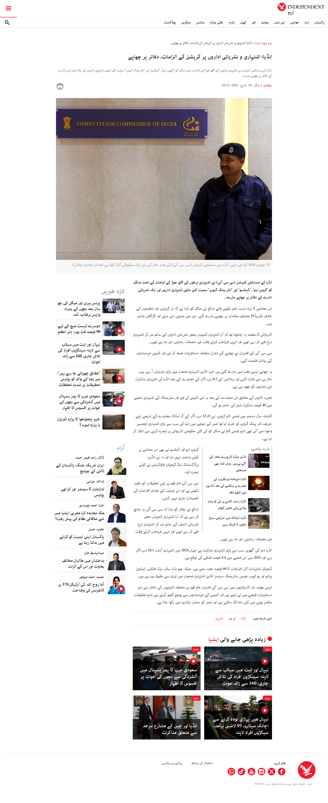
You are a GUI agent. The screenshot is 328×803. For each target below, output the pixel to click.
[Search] (7, 22)
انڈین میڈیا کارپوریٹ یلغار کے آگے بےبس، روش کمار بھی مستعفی (228, 463)
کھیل (243, 22)
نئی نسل (279, 22)
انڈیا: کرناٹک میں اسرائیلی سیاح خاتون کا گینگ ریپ (227, 521)
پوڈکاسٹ (170, 22)
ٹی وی (232, 618)
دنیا (307, 22)
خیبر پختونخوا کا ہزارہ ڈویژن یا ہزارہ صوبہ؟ (78, 422)
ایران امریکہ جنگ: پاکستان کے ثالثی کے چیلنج (80, 468)
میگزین (186, 22)
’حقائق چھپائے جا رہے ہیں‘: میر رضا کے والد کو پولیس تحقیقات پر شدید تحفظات (78, 379)
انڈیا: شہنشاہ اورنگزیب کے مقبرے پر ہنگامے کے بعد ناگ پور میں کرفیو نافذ (226, 486)
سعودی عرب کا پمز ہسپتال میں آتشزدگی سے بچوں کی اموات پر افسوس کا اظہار (168, 677)
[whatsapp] (231, 771)
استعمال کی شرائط (202, 763)
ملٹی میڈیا (216, 22)
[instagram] (261, 771)
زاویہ (231, 22)
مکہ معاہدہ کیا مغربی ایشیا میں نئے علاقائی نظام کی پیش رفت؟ (79, 516)
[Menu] (8, 8)
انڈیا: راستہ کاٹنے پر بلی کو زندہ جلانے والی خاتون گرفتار (227, 505)
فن (253, 22)
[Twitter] (271, 771)
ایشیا (257, 43)
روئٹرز (267, 85)
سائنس (200, 22)
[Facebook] (281, 771)
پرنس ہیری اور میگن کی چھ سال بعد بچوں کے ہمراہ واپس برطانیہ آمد (78, 309)
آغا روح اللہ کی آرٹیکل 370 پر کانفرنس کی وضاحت (81, 587)
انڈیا (243, 618)
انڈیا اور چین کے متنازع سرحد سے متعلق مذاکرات (170, 729)
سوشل (265, 22)
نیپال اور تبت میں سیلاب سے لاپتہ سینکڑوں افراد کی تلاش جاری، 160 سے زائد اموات (241, 677)
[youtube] (251, 771)
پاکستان (319, 22)
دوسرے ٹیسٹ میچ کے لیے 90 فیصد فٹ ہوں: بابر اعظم (79, 329)
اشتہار (219, 618)
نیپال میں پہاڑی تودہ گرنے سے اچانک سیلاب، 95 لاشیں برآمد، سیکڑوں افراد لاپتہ (240, 726)
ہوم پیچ (267, 43)
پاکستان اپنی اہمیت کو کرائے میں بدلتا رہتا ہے (82, 540)
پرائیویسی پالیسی (172, 763)
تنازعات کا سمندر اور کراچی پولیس (82, 492)
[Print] (60, 86)
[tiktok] (241, 771)
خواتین (294, 22)
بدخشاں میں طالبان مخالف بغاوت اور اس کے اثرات (83, 564)
